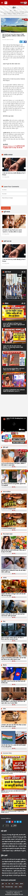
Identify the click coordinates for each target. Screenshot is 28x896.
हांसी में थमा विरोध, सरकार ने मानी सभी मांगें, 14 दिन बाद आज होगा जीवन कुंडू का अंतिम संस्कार (14, 839)
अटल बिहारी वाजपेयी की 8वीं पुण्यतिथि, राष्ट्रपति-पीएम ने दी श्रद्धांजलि (13, 484)
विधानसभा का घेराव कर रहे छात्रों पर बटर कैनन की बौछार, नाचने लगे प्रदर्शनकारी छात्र (14, 873)
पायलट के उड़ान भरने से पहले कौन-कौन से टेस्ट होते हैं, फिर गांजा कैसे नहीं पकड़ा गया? (14, 866)
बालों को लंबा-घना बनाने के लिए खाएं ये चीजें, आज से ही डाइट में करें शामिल (13, 551)
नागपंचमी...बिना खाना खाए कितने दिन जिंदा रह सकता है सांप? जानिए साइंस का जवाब (13, 725)
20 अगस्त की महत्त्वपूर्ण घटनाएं (8, 528)
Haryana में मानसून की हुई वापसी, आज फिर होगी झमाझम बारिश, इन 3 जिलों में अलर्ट (14, 835)
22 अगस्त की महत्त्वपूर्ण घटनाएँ (8, 509)
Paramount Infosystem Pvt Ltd (14, 894)
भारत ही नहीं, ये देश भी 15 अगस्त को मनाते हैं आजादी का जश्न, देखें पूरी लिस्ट (13, 746)
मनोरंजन (16, 884)
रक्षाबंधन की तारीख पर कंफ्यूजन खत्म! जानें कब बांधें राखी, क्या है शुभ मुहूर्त (13, 594)
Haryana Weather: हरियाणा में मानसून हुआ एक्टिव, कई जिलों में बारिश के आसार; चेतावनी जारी (14, 837)
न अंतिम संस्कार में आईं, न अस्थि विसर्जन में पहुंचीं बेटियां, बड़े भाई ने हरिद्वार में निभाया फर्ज (14, 851)
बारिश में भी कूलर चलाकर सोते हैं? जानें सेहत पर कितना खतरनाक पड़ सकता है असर (12, 638)
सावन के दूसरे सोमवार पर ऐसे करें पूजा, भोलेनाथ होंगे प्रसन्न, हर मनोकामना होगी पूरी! (14, 875)
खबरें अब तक (7, 241)
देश (6, 884)
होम (11, 10)
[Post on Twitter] (23, 42)
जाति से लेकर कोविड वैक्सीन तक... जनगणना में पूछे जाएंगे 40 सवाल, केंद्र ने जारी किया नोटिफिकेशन (14, 846)
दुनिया (3, 884)
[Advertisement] (14, 407)
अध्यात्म (5, 578)
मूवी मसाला (7, 212)
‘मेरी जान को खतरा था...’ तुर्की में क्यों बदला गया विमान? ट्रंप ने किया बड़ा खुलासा (14, 871)
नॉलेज (4, 709)
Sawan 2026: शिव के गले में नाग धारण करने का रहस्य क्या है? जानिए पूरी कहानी (12, 615)
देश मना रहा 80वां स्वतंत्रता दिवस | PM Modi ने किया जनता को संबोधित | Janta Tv (13, 369)
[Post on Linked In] (21, 42)
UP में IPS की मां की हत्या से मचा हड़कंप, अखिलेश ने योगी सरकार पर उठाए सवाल (13, 464)
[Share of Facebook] (25, 42)
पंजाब (3, 887)
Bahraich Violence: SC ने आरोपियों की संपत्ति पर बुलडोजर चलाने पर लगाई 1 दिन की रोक (14, 147)
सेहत (4, 621)
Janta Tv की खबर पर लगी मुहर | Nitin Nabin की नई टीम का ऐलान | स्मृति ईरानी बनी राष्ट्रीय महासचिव (14, 325)
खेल (15, 10)
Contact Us (10, 893)
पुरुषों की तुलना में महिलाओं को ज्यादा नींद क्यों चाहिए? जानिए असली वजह (13, 571)
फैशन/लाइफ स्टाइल (7, 534)
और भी (23, 272)
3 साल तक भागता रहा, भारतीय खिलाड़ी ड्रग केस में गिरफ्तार (13, 174)
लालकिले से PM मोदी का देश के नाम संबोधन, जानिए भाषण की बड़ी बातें (14, 844)
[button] (4, 286)
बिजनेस (5, 665)
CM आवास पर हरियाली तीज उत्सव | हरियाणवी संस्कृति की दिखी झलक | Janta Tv (14, 390)
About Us (17, 893)
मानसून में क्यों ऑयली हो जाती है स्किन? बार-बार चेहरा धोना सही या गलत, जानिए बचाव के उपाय (13, 658)
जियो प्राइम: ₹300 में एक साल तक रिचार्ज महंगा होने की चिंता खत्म (13, 682)
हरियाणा (21, 884)
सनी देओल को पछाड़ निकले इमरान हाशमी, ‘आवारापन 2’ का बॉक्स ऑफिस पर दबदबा (12, 231)
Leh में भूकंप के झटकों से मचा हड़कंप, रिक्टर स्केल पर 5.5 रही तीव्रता (14, 848)
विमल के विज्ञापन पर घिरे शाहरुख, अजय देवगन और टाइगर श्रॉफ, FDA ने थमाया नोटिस (13, 702)
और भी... (14, 467)
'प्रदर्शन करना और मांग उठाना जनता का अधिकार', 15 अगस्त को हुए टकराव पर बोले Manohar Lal (13, 347)
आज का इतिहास (7, 492)
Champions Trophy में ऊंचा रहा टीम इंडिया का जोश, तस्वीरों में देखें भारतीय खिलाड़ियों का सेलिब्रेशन (13, 297)
